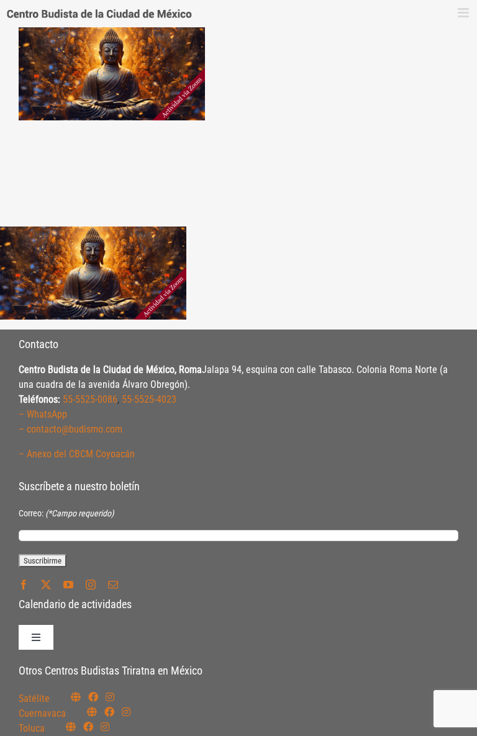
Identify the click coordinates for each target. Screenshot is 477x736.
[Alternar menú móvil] (464, 12)
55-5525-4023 (149, 399)
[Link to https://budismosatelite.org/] (76, 697)
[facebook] (24, 585)
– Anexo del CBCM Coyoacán (77, 454)
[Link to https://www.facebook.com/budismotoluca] (88, 727)
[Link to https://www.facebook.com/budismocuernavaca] (109, 712)
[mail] (113, 585)
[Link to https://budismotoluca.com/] (71, 727)
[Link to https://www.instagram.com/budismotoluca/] (105, 727)
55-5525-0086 (90, 399)
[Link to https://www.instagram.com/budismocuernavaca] (126, 712)
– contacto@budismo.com (70, 429)
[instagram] (91, 585)
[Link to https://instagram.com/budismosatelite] (110, 697)
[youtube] (68, 585)
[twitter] (46, 585)
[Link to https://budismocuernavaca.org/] (92, 712)
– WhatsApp (43, 414)
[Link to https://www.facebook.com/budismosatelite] (93, 697)
